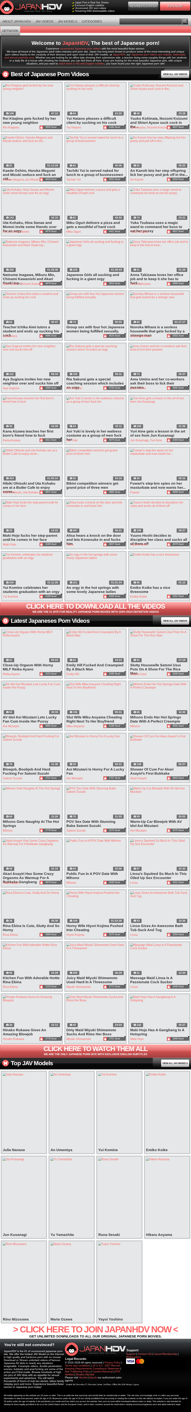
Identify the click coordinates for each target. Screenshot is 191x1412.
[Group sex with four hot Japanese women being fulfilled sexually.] (95, 308)
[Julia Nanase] (24, 1110)
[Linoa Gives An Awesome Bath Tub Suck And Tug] (159, 907)
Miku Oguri (73, 231)
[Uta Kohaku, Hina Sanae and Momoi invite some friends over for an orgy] (32, 204)
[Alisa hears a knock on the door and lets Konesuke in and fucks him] (95, 517)
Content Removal (102, 1371)
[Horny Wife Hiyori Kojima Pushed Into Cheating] (95, 907)
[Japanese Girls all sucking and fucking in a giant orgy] (95, 256)
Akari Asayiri (138, 778)
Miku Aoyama (75, 726)
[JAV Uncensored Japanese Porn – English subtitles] (32, 7)
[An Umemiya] (72, 1110)
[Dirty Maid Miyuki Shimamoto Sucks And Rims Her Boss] (95, 1011)
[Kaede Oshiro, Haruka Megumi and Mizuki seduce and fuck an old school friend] (32, 152)
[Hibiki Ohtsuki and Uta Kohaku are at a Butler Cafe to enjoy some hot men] (32, 465)
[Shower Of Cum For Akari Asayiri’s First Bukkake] (159, 751)
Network (10, 31)
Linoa (134, 882)
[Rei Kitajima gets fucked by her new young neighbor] (32, 100)
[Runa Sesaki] (119, 1195)
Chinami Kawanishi (33, 283)
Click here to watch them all (95, 1050)
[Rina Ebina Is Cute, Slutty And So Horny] (32, 907)
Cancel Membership (165, 1353)
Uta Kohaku (30, 492)
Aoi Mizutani (11, 726)
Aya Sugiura (11, 388)
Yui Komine (10, 596)
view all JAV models (175, 1063)
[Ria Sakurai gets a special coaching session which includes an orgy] (95, 361)
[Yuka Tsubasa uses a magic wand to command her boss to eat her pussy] (159, 204)
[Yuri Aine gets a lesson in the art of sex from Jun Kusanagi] (159, 413)
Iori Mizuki (32, 179)
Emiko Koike (138, 596)
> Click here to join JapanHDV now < (95, 1331)
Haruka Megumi (13, 179)
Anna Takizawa (140, 283)
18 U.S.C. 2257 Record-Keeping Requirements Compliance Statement (93, 1367)
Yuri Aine (156, 440)
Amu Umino (138, 388)
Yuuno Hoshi (138, 544)
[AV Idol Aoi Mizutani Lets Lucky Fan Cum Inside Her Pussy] (32, 699)
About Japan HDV (16, 21)
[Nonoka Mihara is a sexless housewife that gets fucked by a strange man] (159, 308)
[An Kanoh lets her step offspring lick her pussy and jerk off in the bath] (159, 152)
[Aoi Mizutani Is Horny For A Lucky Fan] (95, 751)
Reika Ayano (11, 674)
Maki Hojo (9, 544)
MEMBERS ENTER (143, 6)
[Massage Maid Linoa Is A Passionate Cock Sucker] (159, 959)
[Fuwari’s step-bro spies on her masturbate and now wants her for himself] (159, 465)
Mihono (135, 726)
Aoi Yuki (71, 440)
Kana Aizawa (11, 440)
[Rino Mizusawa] (24, 1280)
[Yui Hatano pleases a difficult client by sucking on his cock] (95, 100)
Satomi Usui (138, 674)
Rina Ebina (10, 934)
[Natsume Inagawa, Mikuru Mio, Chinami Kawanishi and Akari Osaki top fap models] (32, 256)
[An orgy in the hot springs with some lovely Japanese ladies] (95, 569)
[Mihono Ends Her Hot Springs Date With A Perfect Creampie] (159, 699)
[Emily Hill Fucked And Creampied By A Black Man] (95, 646)
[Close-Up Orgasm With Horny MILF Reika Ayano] (32, 646)
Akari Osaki (10, 283)
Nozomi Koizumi (158, 127)
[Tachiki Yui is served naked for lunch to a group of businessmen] (95, 152)
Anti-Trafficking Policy (77, 1371)
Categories (92, 21)
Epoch (93, 1377)
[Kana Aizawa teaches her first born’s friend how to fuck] (32, 413)
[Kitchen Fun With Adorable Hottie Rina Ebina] (32, 959)
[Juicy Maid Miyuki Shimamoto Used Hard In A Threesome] (95, 959)
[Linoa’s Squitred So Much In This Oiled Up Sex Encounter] (159, 855)
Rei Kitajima (11, 127)
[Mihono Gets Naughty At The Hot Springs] (32, 803)
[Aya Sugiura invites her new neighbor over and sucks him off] (32, 361)
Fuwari (134, 492)
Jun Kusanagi (139, 440)
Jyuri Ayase (137, 127)
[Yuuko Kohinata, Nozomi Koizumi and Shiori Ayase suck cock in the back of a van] (159, 100)
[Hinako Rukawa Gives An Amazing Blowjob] (32, 1011)
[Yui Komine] (119, 1110)
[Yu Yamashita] (72, 1195)
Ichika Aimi (10, 336)
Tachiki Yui (73, 179)
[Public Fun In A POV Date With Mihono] (95, 855)
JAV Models (67, 21)
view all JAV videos (175, 74)
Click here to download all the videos (95, 607)
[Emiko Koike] (167, 1110)
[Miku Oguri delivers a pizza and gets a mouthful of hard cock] (95, 204)
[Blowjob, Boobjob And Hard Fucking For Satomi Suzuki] (32, 751)
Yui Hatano (73, 127)
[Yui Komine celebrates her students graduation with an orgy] (32, 569)
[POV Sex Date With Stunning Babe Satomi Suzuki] (95, 803)
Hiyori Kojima (75, 934)
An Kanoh (136, 179)
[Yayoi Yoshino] (119, 1280)
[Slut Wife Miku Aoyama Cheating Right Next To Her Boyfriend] (95, 699)
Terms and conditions (77, 1365)
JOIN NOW (175, 6)
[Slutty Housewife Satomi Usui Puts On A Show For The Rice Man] (159, 646)
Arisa (69, 544)
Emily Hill (72, 674)
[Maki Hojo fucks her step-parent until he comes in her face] (32, 517)
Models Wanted (85, 1374)
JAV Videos (44, 21)
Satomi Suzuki (12, 778)
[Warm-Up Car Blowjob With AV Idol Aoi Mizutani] (159, 803)
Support (130, 1353)
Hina (6, 231)
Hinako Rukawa (13, 1039)
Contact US (144, 1353)
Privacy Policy (112, 1362)
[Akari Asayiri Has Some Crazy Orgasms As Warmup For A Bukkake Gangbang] (32, 855)
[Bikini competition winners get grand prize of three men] (95, 465)
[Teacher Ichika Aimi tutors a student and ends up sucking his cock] (32, 308)
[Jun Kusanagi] (24, 1195)
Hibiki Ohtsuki (12, 492)
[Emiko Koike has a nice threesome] (159, 569)
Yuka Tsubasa (139, 231)
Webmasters (133, 1356)
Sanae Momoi (20, 231)
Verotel (83, 1377)
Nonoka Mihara (140, 336)
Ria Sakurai (74, 388)
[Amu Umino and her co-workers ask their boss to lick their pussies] (159, 361)
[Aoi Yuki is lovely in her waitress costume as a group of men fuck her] (95, 413)
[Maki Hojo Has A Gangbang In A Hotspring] (159, 1011)
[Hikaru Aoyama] (167, 1195)
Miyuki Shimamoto (78, 986)
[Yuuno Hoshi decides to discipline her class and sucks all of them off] (159, 517)
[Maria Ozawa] (72, 1280)
